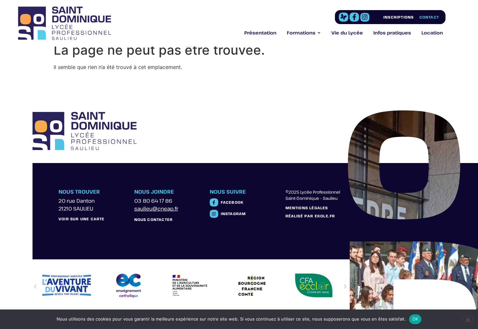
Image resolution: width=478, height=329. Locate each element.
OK (415, 319)
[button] (35, 286)
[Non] (467, 319)
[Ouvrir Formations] (319, 32)
